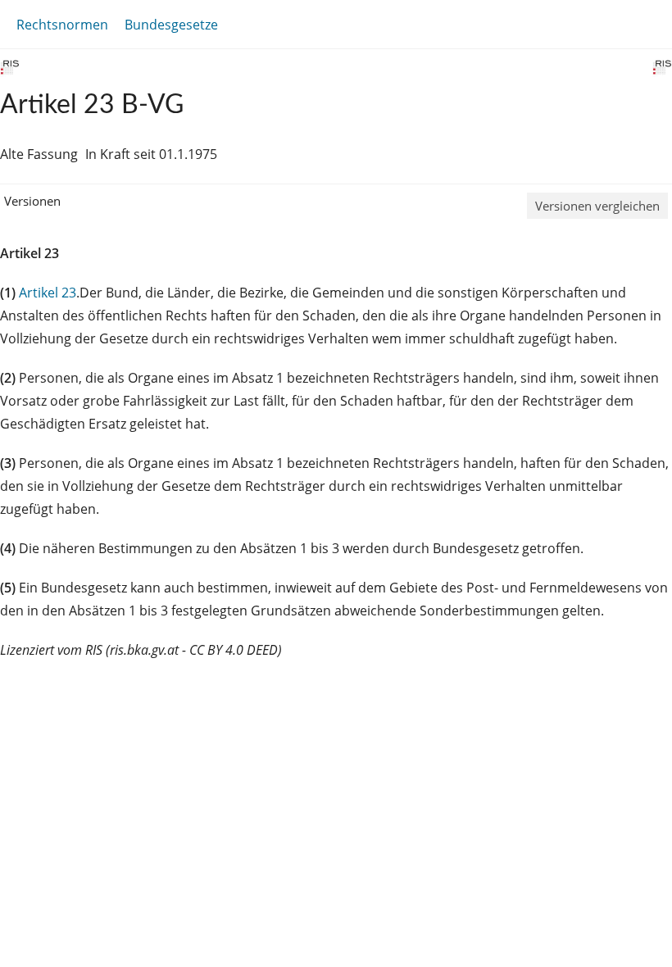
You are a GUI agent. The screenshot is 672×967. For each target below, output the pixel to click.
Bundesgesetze (171, 25)
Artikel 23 (47, 293)
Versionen (32, 201)
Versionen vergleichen (597, 205)
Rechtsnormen (62, 25)
